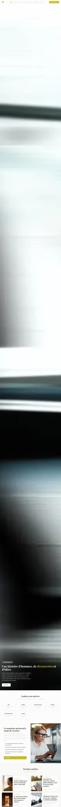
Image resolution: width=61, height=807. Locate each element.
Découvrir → (6, 684)
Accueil (10, 2)
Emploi (30, 2)
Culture (18, 2)
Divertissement (24, 2)
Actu (15, 2)
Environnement (36, 2)
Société (42, 2)
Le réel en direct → (54, 2)
